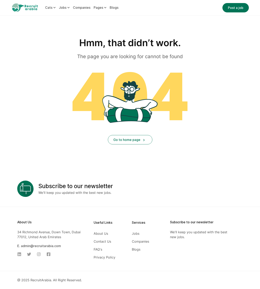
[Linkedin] (20, 254)
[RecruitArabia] (24, 7)
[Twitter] (30, 254)
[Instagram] (40, 254)
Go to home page (127, 140)
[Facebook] (50, 254)
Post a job (235, 8)
